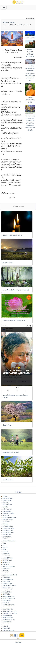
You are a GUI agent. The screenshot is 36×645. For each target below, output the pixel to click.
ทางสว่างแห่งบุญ (8, 263)
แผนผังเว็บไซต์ (7, 500)
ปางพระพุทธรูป (7, 615)
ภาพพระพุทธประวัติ (8, 596)
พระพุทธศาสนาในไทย (9, 620)
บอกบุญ (5, 524)
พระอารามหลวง (7, 624)
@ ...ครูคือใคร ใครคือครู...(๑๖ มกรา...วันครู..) (16, 290)
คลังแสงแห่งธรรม (8, 579)
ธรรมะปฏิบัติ (6, 577)
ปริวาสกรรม (6, 554)
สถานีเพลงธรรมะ (8, 573)
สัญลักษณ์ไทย (7, 511)
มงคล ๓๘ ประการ (8, 607)
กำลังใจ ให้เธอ (7, 425)
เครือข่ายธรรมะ (7, 509)
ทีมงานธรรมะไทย (7, 498)
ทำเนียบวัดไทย (7, 622)
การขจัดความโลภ (8, 480)
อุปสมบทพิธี (6, 628)
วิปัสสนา (5, 552)
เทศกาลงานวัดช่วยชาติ (9, 517)
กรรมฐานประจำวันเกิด (9, 586)
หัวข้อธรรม (6, 564)
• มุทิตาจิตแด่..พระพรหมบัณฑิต (30, 99)
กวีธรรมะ (12, 22)
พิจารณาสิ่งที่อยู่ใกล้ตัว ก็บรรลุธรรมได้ (14, 320)
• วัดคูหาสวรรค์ (30, 38)
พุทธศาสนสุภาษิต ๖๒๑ (9, 611)
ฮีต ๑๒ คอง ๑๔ (7, 588)
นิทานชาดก (6, 603)
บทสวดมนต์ (6, 581)
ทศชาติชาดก (6, 600)
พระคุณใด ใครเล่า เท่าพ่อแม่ (11, 452)
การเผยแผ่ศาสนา (8, 520)
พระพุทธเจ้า (6, 594)
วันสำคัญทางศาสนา (8, 630)
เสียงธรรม (6, 571)
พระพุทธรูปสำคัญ (8, 617)
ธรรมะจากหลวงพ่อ (8, 528)
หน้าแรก (5, 22)
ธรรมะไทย (18, 642)
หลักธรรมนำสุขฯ (7, 583)
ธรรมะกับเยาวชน (8, 530)
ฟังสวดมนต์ (6, 556)
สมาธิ (4, 549)
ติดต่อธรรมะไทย (7, 505)
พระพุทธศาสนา (7, 560)
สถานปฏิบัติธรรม (8, 526)
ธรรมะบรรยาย (7, 534)
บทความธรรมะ (7, 537)
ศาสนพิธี (5, 626)
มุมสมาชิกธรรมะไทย (8, 513)
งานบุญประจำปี (7, 590)
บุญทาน (5, 547)
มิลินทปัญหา (6, 569)
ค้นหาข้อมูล (6, 503)
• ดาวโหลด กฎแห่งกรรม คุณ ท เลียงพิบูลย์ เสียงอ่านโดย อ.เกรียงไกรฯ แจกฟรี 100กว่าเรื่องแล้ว (30, 123)
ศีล (3, 545)
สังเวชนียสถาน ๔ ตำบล (10, 613)
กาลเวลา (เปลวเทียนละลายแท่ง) (12, 235)
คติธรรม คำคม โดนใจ (9, 541)
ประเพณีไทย (6, 522)
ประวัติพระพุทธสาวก (9, 598)
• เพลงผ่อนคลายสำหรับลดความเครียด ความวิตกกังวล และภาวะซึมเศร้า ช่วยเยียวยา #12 (30, 73)
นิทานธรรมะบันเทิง (8, 532)
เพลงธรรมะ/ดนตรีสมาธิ (10, 575)
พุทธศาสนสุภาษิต (8, 609)
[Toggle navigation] (4, 7)
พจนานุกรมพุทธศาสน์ (9, 566)
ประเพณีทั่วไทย (7, 592)
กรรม (4, 543)
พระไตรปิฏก (6, 562)
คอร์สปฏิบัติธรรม (8, 558)
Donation (6, 515)
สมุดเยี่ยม (5, 507)
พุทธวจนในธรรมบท (8, 605)
